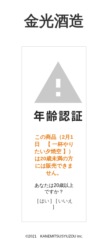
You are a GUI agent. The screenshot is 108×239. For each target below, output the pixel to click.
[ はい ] (44, 200)
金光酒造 (54, 21)
